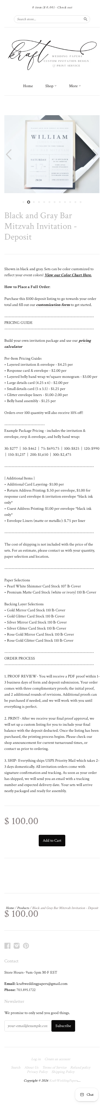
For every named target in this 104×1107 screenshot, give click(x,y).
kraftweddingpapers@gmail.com (42, 983)
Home (28, 86)
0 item (43, 7)
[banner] (52, 53)
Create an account (57, 1059)
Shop (49, 86)
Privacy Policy (37, 1072)
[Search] (85, 19)
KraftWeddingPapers (63, 1080)
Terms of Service (54, 1068)
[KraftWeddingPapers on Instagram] (17, 946)
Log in (36, 1059)
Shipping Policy (63, 1072)
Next (96, 154)
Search (16, 1068)
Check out (64, 7)
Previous (8, 154)
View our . (68, 275)
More (74, 86)
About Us (31, 1068)
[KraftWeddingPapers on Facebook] (7, 946)
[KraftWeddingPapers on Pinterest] (26, 946)
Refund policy (80, 1068)
